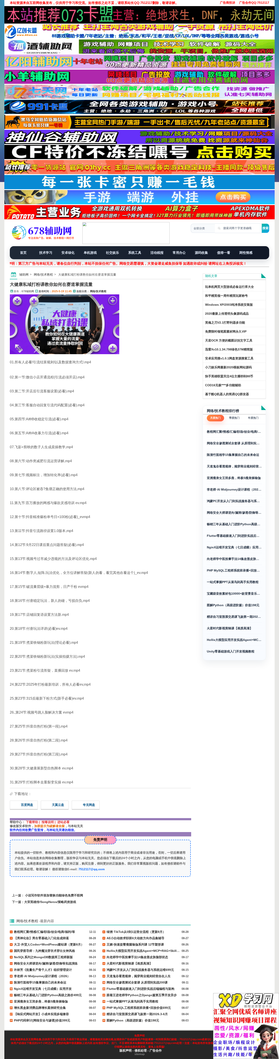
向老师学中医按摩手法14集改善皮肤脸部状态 (234, 559)
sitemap (139, 1054)
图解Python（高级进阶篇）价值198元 (233, 605)
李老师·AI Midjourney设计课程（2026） (234, 489)
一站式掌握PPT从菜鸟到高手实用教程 (233, 582)
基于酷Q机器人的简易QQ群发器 (227, 394)
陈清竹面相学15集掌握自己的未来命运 (233, 455)
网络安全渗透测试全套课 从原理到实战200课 (234, 443)
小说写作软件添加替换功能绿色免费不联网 (54, 895)
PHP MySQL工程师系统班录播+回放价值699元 (234, 570)
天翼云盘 (58, 805)
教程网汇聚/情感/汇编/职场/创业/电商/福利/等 (234, 431)
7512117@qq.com (91, 869)
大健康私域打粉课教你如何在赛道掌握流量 (51, 284)
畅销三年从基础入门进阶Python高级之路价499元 (234, 524)
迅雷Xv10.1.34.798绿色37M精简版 (229, 349)
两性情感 (245, 252)
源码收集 (201, 252)
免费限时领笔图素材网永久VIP (226, 331)
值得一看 (223, 252)
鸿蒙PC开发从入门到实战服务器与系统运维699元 (234, 501)
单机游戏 (90, 252)
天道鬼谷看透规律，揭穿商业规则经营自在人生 (234, 466)
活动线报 (156, 252)
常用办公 (179, 252)
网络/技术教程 (43, 274)
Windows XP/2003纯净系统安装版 (229, 304)
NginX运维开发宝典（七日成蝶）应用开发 (234, 547)
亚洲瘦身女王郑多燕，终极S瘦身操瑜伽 (234, 478)
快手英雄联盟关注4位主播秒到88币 (229, 376)
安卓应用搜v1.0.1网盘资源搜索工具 (229, 358)
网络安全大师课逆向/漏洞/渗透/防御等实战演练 (234, 512)
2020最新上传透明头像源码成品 (227, 313)
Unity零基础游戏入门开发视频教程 (230, 651)
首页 (23, 252)
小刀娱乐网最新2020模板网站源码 (228, 367)
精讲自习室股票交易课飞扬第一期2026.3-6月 (234, 616)
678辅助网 (28, 291)
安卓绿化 (68, 252)
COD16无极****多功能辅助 (223, 385)
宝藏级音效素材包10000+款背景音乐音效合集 (234, 593)
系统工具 (134, 252)
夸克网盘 (89, 805)
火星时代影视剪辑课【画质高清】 (230, 628)
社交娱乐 (112, 252)
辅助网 (24, 274)
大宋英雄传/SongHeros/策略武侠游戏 (50, 902)
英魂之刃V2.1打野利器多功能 (225, 322)
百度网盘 (27, 805)
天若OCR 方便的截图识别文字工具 (228, 340)
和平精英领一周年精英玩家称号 (226, 295)
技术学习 (45, 252)
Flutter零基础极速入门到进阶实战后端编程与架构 (234, 535)
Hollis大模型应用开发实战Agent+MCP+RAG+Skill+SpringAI (234, 640)
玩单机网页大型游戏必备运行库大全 (229, 286)
